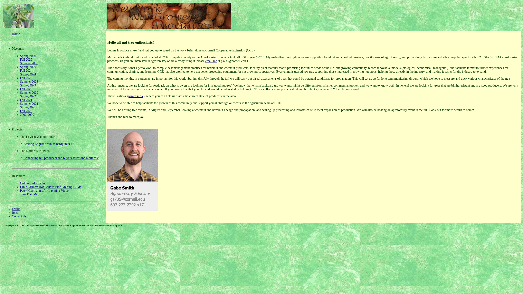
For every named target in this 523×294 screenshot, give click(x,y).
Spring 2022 (28, 96)
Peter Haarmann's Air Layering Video (44, 190)
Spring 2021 (28, 107)
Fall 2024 (26, 70)
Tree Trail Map (29, 194)
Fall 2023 (26, 78)
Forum (16, 209)
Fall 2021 (26, 100)
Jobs (15, 212)
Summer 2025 (29, 63)
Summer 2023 (29, 81)
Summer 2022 (29, 92)
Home (16, 34)
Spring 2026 (28, 56)
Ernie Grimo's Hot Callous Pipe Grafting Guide (50, 187)
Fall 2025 (26, 59)
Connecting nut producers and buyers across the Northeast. (61, 158)
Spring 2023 (28, 85)
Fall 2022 (26, 89)
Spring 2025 (28, 67)
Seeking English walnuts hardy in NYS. (49, 144)
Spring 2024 (28, 74)
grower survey (136, 96)
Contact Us (19, 216)
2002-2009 (27, 114)
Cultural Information (33, 183)
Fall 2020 (26, 111)
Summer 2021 (29, 103)
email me (211, 61)
